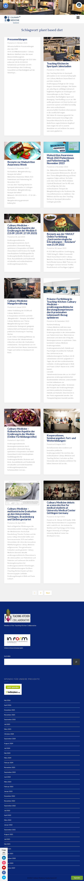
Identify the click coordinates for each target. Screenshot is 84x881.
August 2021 (8, 834)
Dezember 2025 (9, 710)
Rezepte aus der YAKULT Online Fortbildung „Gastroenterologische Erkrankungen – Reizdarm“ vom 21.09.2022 (61, 239)
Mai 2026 (7, 700)
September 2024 (10, 739)
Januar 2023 (8, 791)
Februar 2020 (8, 863)
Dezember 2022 (9, 796)
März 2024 (7, 758)
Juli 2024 (7, 748)
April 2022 (7, 815)
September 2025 (10, 719)
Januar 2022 (8, 825)
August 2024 (8, 743)
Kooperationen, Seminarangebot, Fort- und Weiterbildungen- (61, 438)
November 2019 (9, 868)
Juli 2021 (7, 839)
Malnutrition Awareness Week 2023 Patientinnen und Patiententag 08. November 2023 (60, 159)
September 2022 (10, 806)
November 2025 (9, 715)
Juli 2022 (7, 810)
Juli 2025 (7, 724)
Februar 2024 (8, 762)
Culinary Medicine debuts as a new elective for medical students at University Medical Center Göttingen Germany (61, 508)
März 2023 (7, 782)
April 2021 (7, 849)
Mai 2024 (7, 753)
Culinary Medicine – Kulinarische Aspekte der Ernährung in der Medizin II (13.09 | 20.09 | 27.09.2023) (22, 229)
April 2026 (7, 705)
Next (48, 593)
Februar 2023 (8, 786)
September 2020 (10, 858)
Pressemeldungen (17, 39)
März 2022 (7, 820)
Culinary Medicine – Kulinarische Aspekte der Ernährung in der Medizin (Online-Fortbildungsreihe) (22, 432)
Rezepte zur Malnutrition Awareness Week (21, 163)
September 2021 (10, 830)
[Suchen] (76, 662)
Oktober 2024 (9, 734)
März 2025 (7, 729)
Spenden (77, 878)
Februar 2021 (8, 853)
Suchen (7, 656)
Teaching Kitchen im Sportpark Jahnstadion (59, 65)
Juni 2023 (7, 777)
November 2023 (9, 767)
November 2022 (9, 801)
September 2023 (10, 772)
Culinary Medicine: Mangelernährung (17, 302)
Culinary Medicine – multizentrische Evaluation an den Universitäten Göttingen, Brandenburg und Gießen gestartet (21, 514)
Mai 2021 (7, 844)
